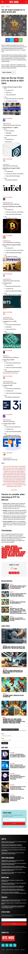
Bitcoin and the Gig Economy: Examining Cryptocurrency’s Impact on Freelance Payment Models (13, 893)
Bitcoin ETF (11, 321)
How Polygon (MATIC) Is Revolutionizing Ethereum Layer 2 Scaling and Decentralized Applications (17, 777)
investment (21, 554)
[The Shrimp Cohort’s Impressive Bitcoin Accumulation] (5, 602)
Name (2, 733)
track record (19, 555)
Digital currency (14, 550)
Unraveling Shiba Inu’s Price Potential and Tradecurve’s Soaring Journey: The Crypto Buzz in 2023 (14, 900)
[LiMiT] (12, 568)
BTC (12, 490)
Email (2, 738)
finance (23, 552)
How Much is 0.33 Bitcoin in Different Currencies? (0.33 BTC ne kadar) (17, 619)
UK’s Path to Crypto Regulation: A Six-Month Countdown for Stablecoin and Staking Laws (18, 595)
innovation (14, 554)
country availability (6, 548)
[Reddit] (6, 945)
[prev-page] (2, 806)
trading (4, 557)
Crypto (8, 6)
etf (10, 552)
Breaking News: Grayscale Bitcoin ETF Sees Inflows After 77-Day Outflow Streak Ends (18, 587)
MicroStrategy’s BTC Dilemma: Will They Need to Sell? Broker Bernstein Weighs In (13, 873)
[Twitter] (12, 40)
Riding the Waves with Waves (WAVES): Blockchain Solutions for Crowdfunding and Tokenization (18, 766)
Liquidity (4, 555)
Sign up (14, 823)
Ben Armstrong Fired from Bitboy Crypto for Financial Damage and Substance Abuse (13, 864)
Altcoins (12, 752)
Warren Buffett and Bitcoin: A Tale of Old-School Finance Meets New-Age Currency (12, 853)
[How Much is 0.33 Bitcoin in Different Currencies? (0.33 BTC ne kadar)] (5, 619)
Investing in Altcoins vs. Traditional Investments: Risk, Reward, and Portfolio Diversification (17, 798)
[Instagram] (12, 573)
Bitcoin (7, 546)
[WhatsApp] (20, 40)
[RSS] (10, 945)
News (4, 717)
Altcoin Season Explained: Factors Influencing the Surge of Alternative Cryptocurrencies (18, 788)
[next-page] (5, 806)
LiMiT (15, 569)
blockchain (14, 546)
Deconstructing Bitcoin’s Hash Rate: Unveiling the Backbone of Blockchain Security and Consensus (12, 887)
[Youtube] (18, 573)
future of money (6, 554)
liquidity (9, 92)
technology (11, 555)
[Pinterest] (16, 40)
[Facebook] (7, 40)
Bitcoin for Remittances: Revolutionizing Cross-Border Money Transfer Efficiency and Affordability (13, 890)
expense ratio (16, 552)
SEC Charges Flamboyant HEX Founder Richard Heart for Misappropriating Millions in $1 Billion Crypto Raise (14, 867)
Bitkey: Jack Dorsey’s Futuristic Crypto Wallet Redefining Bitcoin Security (12, 870)
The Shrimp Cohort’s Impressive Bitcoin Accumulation (17, 602)
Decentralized (5, 550)
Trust (13, 127)
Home (2, 6)
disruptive (4, 552)
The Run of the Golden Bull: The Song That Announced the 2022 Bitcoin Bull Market (13, 884)
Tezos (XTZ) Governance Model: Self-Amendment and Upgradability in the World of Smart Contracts (18, 755)
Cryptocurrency (17, 548)
